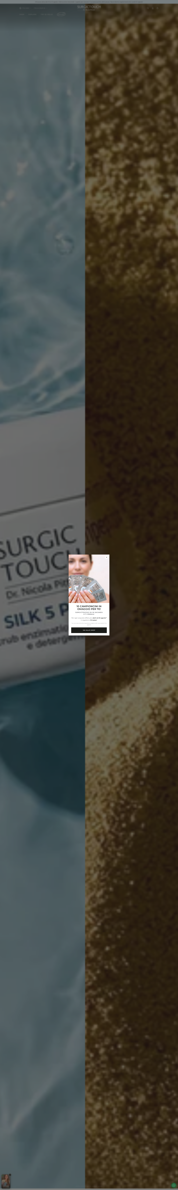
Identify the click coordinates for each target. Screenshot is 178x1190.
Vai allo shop (89, 630)
